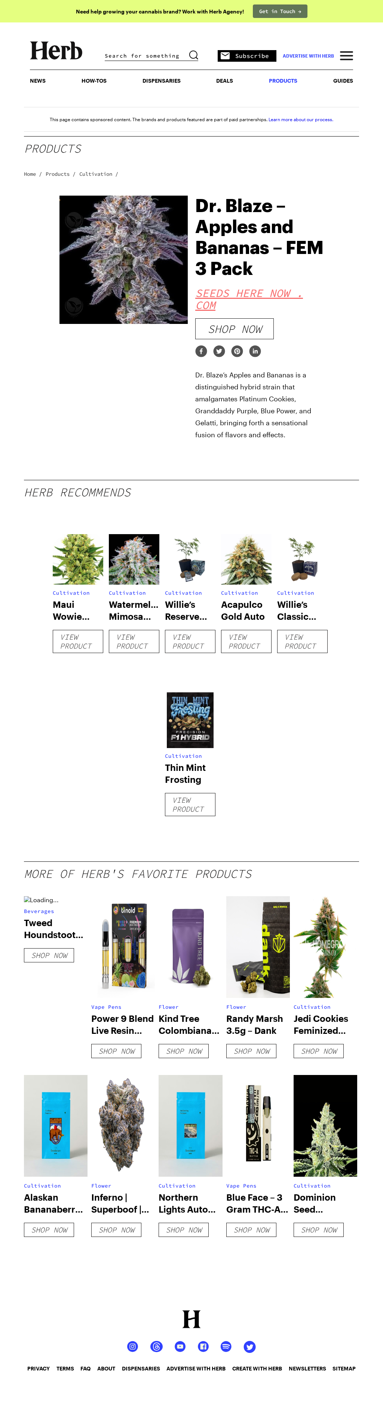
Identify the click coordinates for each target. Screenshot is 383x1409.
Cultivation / (98, 174)
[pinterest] (237, 351)
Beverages (39, 911)
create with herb (257, 1368)
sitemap (344, 1368)
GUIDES (343, 80)
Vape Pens (106, 1007)
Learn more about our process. (301, 119)
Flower (169, 1007)
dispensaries (141, 1368)
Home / (33, 174)
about (106, 1368)
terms (65, 1368)
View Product (75, 641)
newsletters (307, 1368)
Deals (224, 80)
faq (85, 1368)
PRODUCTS (283, 80)
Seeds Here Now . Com (249, 299)
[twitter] (219, 351)
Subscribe (252, 55)
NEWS (38, 80)
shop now (234, 329)
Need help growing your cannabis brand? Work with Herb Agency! (160, 11)
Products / (61, 174)
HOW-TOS (94, 80)
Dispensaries (162, 80)
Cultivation (71, 592)
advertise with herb (308, 55)
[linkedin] (255, 351)
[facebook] (201, 351)
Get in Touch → (280, 11)
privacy (38, 1368)
